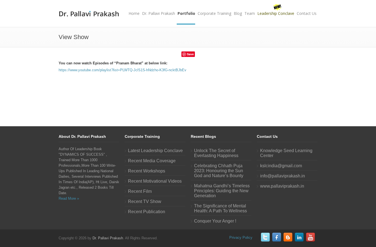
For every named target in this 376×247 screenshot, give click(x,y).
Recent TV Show (144, 201)
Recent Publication (146, 211)
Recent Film (140, 191)
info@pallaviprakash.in (282, 176)
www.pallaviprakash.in (282, 186)
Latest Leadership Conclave (155, 150)
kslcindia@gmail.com (281, 165)
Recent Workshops (146, 171)
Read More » (69, 198)
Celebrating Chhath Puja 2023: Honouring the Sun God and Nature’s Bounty (218, 170)
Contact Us (307, 13)
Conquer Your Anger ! (215, 221)
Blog (238, 13)
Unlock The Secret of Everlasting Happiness (216, 153)
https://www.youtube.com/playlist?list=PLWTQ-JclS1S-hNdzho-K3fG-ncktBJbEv (122, 70)
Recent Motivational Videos (155, 181)
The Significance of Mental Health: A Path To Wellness (220, 208)
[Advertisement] (188, 94)
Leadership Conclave (275, 13)
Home (134, 13)
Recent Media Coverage (152, 160)
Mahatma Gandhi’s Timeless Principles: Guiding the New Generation (222, 190)
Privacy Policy (240, 237)
